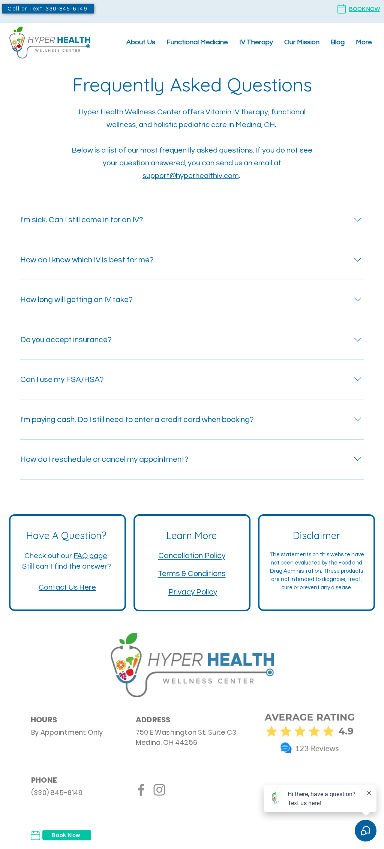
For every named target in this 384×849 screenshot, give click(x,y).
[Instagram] (159, 790)
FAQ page (90, 556)
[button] (197, 42)
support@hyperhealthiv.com (190, 176)
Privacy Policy (192, 592)
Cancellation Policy (191, 556)
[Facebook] (141, 790)
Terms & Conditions (192, 574)
